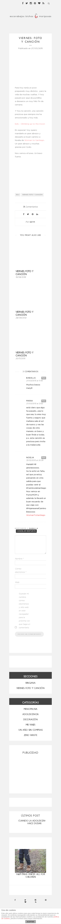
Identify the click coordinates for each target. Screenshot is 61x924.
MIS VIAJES (30, 724)
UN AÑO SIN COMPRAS (30, 730)
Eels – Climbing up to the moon (30, 124)
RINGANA (30, 683)
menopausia (30, 709)
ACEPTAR (30, 922)
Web (17, 582)
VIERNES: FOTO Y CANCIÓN (30, 688)
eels (17, 195)
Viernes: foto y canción (24, 273)
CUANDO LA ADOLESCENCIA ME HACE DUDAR (35, 822)
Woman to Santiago (34, 140)
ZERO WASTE (30, 735)
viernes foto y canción (32, 195)
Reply (43, 378)
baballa (31, 378)
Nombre (19, 559)
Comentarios (30, 207)
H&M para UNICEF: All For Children (30, 875)
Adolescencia (30, 714)
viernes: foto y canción (24, 354)
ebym (32, 222)
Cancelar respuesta (26, 531)
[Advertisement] (30, 772)
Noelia (30, 457)
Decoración (30, 719)
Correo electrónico (20, 570)
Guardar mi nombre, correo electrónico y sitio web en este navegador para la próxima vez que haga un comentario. (24, 610)
